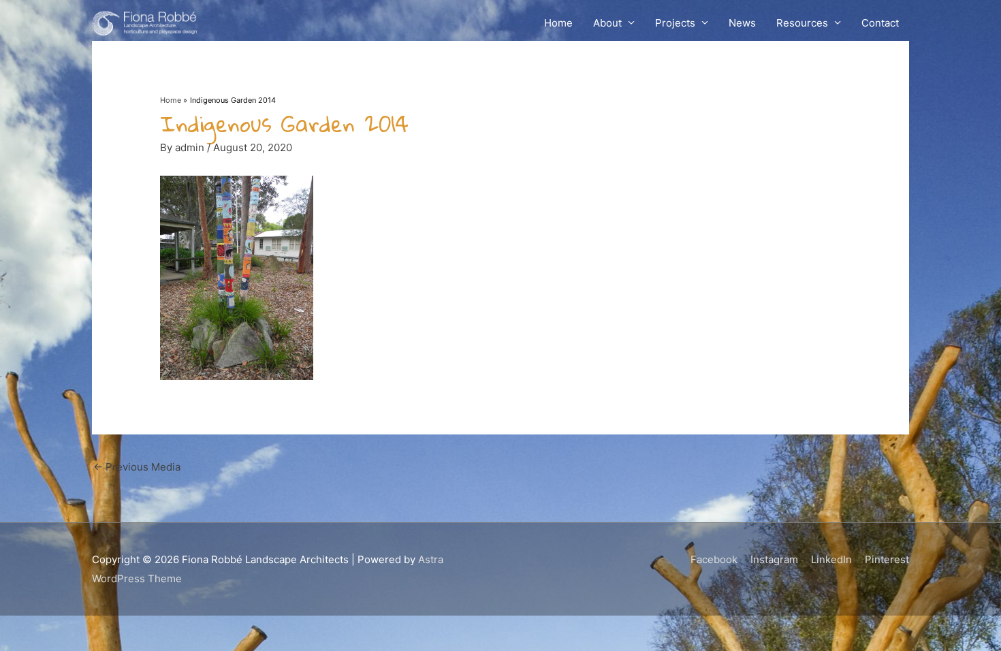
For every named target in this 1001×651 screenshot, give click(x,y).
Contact (880, 22)
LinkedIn (831, 559)
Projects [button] (675, 22)
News (742, 22)
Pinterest (887, 559)
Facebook (713, 559)
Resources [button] (802, 22)
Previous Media (136, 466)
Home (558, 22)
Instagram (774, 559)
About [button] (607, 22)
